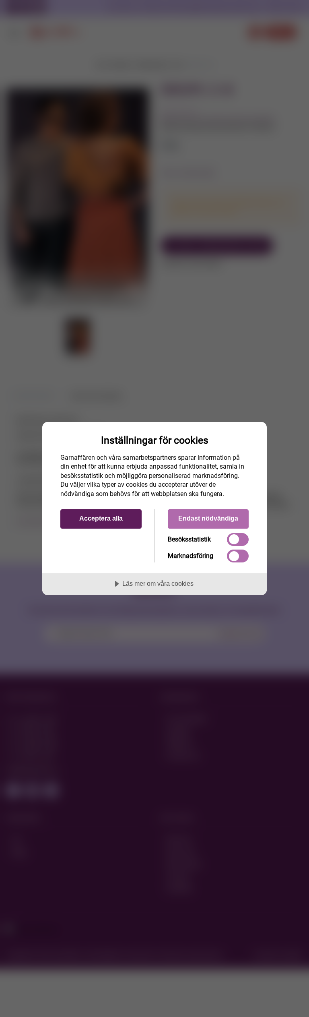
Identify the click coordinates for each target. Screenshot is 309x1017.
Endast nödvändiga (208, 518)
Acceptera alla (101, 518)
